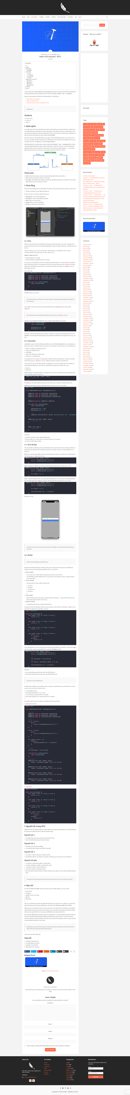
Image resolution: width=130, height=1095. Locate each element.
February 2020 (87, 360)
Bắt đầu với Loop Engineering (91, 202)
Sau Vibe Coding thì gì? (89, 176)
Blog (80, 17)
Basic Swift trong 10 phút (33, 99)
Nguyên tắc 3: (29, 83)
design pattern (101, 141)
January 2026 (86, 257)
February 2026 (87, 256)
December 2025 (87, 259)
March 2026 (86, 254)
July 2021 (85, 327)
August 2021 (86, 325)
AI (103, 124)
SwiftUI (54, 17)
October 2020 (86, 344)
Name (50, 1024)
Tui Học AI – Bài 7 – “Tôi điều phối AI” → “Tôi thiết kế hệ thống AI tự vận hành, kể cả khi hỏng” (94, 187)
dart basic (96, 138)
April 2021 (85, 333)
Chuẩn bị (27, 67)
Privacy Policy (48, 1070)
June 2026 (85, 248)
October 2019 (86, 367)
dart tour (86, 141)
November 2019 (87, 365)
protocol (97, 152)
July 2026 (85, 246)
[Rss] (70, 1088)
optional (102, 146)
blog (85, 129)
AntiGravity (87, 127)
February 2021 (87, 337)
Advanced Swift (92, 124)
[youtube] (63, 1088)
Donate (46, 1072)
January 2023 (86, 295)
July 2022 (85, 305)
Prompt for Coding (89, 152)
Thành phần (29, 70)
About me (46, 1064)
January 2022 (86, 316)
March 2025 (86, 274)
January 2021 (86, 339)
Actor (85, 124)
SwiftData (101, 155)
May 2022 (85, 308)
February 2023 (87, 293)
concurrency (87, 135)
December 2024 (87, 278)
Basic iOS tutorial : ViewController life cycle (38, 102)
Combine (41, 17)
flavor (95, 143)
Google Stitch (87, 146)
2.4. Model (29, 77)
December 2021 (87, 318)
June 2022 (85, 307)
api (92, 127)
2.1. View (28, 73)
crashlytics (86, 138)
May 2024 (85, 286)
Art (76, 17)
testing (85, 160)
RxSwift (47, 17)
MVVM (97, 146)
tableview (99, 157)
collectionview (87, 132)
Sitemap (46, 1074)
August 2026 (86, 244)
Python (103, 152)
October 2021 (86, 322)
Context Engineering (97, 135)
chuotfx (48, 54)
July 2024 (85, 282)
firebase (90, 143)
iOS (55, 971)
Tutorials (70, 17)
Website (50, 1038)
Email (50, 1031)
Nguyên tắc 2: (29, 82)
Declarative (93, 141)
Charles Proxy (91, 129)
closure (102, 129)
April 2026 (85, 252)
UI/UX (96, 160)
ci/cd (97, 129)
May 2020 (85, 354)
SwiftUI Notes (92, 157)
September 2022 (87, 301)
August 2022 (86, 303)
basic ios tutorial (49, 971)
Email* (90, 1071)
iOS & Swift (34, 17)
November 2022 (87, 297)
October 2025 (86, 261)
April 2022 (85, 310)
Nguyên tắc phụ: (30, 85)
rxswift (85, 155)
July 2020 (85, 350)
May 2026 (85, 250)
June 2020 (85, 352)
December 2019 (87, 363)
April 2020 (85, 356)
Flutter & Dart (61, 17)
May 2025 (85, 271)
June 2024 (85, 284)
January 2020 (86, 361)
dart (92, 138)
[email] (68, 1088)
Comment (50, 1003)
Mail (45, 1068)
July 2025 (85, 267)
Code (28, 17)
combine (95, 132)
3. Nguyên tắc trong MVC (31, 79)
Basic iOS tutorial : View (33, 101)
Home (23, 17)
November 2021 (87, 320)
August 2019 (86, 371)
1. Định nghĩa (28, 68)
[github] (65, 1088)
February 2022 (87, 314)
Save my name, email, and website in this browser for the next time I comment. (48, 1045)
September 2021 (87, 324)
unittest (102, 160)
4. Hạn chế (27, 86)
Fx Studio (64, 1091)
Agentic (100, 124)
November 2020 (87, 343)
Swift (90, 155)
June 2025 (85, 269)
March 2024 (86, 290)
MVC (57, 971)
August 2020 (86, 348)
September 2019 (87, 369)
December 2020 (87, 341)
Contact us (47, 1066)
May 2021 (85, 331)
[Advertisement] (94, 77)
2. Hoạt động (28, 71)
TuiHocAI (91, 160)
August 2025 (86, 265)
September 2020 (87, 346)
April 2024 (85, 288)
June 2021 (85, 329)
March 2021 (86, 335)
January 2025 (86, 276)
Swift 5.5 (95, 155)
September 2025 (87, 263)
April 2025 (85, 273)
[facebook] (60, 1088)
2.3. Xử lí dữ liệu (30, 76)
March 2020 (86, 358)
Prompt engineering (89, 149)
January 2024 (86, 292)
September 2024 (87, 280)
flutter (100, 143)
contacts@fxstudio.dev (30, 1077)
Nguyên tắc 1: (29, 80)
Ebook (85, 143)
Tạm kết (27, 88)
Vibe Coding (87, 163)
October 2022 (86, 299)
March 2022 (86, 312)
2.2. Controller (30, 74)
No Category (69, 1074)
